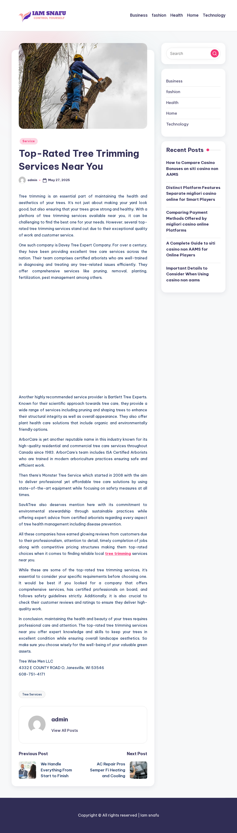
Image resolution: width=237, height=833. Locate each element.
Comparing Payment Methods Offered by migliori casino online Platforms (187, 221)
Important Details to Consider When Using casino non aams (187, 274)
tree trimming (118, 553)
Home (171, 113)
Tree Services (32, 694)
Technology (177, 124)
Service (28, 141)
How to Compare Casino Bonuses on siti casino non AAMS (192, 168)
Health (172, 102)
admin (59, 719)
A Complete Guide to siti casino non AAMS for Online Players (190, 249)
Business (174, 81)
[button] (64, 730)
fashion (173, 91)
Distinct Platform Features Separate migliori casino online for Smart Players (193, 193)
